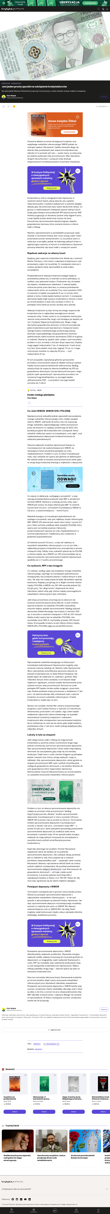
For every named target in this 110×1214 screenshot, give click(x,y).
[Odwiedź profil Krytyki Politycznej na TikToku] (21, 1199)
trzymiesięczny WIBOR (69, 507)
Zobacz (14, 1112)
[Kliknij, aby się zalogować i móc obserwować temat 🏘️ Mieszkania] (58, 1044)
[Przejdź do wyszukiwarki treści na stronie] (98, 9)
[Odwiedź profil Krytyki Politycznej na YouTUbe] (25, 1199)
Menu (98, 1212)
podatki (37, 1044)
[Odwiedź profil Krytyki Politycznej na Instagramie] (17, 1199)
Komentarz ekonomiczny (11, 83)
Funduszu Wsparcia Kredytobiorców (48, 322)
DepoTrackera (33, 814)
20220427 (38, 1049)
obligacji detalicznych (52, 869)
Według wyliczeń (72, 608)
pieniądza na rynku (63, 451)
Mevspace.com (55, 1204)
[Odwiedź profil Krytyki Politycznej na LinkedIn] (29, 1199)
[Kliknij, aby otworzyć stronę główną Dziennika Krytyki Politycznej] (55, 1210)
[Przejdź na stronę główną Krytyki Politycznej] (12, 1182)
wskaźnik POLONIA (68, 525)
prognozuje (39, 215)
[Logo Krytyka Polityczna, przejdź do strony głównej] (13, 9)
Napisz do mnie (55, 1030)
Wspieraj (12, 1212)
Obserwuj (76, 1212)
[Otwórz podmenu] (107, 1189)
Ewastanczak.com (71, 1204)
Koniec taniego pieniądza (40, 395)
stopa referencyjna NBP (58, 505)
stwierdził (63, 860)
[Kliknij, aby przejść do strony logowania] (107, 9)
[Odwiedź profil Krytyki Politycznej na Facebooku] (12, 1199)
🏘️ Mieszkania (50, 1044)
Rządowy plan (33, 258)
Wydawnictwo (33, 1212)
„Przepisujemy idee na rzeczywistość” (16, 1189)
